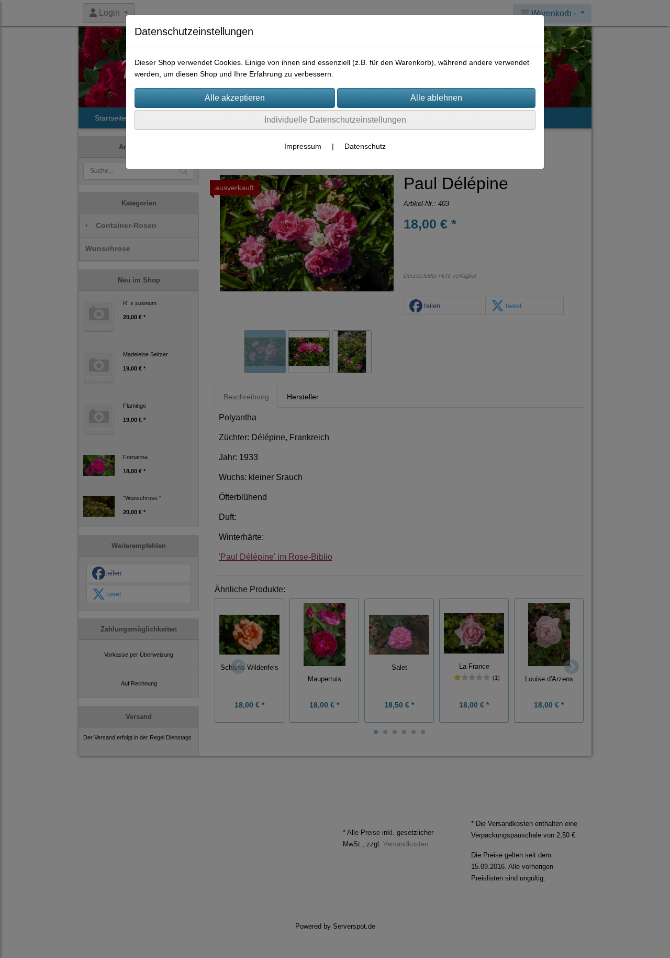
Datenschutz (365, 146)
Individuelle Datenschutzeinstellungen (335, 119)
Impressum (302, 146)
